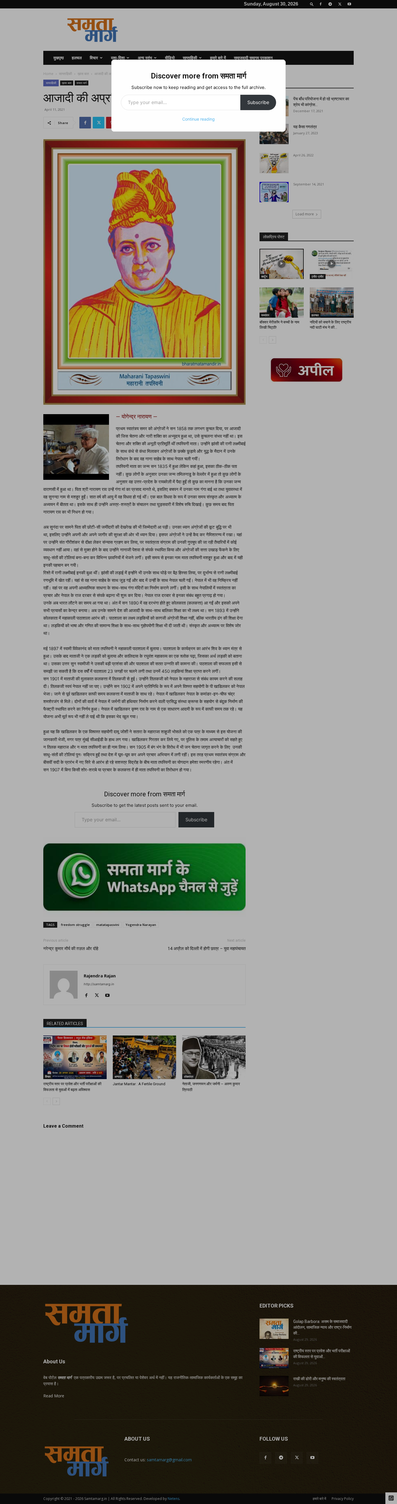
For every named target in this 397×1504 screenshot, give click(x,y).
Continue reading (198, 119)
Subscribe (258, 102)
